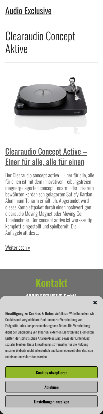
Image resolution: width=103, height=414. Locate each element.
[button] (95, 302)
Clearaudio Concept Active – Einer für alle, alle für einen (46, 156)
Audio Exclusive (28, 10)
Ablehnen (51, 387)
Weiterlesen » (17, 247)
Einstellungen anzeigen (51, 401)
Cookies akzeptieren (51, 372)
